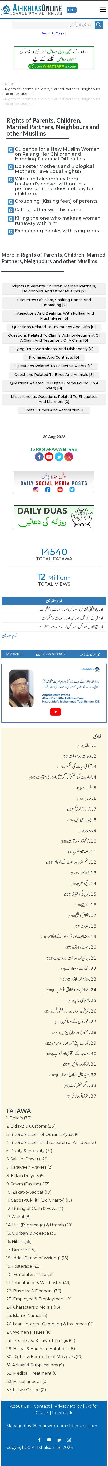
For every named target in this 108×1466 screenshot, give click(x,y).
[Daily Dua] (54, 517)
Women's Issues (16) (29, 1332)
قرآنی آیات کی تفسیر (77, 766)
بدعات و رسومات (80, 756)
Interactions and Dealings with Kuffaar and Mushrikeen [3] (54, 316)
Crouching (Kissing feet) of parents (56, 201)
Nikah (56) (19, 1241)
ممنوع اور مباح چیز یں (74, 1032)
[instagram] (68, 456)
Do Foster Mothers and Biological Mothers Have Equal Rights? (54, 169)
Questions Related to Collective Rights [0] (54, 366)
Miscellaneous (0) (27, 1381)
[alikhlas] (31, 10)
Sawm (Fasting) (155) (28, 1184)
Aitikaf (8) (18, 1216)
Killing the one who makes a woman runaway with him (58, 220)
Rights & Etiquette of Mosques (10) (44, 1356)
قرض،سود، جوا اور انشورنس (70, 1011)
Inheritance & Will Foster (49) (38, 1282)
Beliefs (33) (19, 1118)
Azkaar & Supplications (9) (35, 1365)
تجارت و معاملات (77, 968)
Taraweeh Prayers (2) (29, 1167)
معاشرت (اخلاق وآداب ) (71, 989)
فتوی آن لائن (82, 1096)
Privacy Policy (68, 1406)
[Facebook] (39, 456)
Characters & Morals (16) (33, 1307)
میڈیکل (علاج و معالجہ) (73, 1074)
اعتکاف (84, 872)
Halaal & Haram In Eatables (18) (40, 1348)
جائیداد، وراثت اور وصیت (71, 958)
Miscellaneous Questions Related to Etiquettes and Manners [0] (54, 399)
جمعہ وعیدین (82, 819)
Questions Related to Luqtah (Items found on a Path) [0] (54, 385)
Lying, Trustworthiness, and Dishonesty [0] (54, 349)
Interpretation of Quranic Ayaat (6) (43, 1134)
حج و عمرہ (84, 883)
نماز (87, 798)
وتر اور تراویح (82, 809)
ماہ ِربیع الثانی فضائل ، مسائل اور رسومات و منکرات (71, 609)
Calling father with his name (48, 209)
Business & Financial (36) (33, 1291)
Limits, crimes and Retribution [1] (54, 410)
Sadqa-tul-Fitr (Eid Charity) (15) (39, 1200)
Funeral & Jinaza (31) (30, 1274)
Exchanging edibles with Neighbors (57, 231)
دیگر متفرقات (80, 1085)
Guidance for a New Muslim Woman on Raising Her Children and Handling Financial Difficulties (57, 154)
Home (8, 84)
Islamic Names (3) (26, 1315)
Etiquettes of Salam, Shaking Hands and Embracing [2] (54, 302)
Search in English (54, 33)
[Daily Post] (54, 482)
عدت (86, 926)
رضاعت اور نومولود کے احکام (69, 936)
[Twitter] (59, 456)
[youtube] (54, 693)
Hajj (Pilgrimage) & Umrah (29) (39, 1225)
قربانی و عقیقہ (80, 894)
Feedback (62, 1412)
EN (70, 10)
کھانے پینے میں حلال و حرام (71, 1043)
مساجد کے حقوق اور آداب (71, 1053)
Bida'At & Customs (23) (31, 1126)
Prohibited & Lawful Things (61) (40, 1340)
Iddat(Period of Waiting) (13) (37, 1258)
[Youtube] (49, 456)
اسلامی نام (82, 1000)
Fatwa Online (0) (26, 1389)
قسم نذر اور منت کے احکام (71, 862)
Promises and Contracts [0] (54, 357)
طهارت (85, 787)
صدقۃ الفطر (82, 851)
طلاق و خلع (82, 915)
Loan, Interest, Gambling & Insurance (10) (50, 1324)
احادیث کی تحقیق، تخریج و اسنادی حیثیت (63, 777)
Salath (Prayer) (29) (27, 1159)
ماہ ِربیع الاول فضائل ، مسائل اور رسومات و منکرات (71, 626)
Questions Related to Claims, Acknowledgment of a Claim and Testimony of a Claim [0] (54, 338)
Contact (42, 1406)
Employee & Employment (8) (39, 1299)
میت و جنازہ (81, 947)
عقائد (87, 745)
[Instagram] (68, 1440)
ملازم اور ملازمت (78, 979)
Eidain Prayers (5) (25, 1175)
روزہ (87, 830)
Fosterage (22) (23, 1266)
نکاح (86, 904)
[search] (99, 25)
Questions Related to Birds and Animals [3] (54, 374)
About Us (20, 1406)
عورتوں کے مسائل (76, 1021)
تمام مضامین (9, 635)
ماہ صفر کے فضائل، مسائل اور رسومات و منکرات (73, 618)
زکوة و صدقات (79, 841)
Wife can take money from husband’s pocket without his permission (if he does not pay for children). (54, 186)
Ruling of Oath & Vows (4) (34, 1208)
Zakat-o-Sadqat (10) (29, 1192)
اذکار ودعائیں (80, 1064)
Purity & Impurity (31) (29, 1150)
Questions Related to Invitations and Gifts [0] (54, 327)
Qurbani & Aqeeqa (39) (32, 1233)
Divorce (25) (21, 1249)
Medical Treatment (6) (32, 1373)
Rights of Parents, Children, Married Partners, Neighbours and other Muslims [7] (54, 289)
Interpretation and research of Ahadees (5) (51, 1142)
